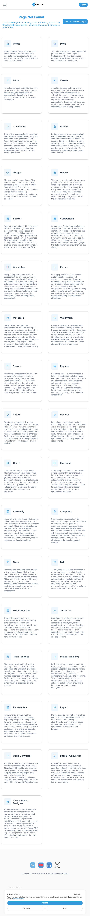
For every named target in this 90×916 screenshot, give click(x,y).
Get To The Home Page (75, 21)
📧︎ (32, 865)
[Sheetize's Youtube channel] (41, 865)
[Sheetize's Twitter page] (57, 865)
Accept (45, 903)
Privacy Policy (15, 887)
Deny (64, 908)
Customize (26, 908)
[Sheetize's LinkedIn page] (49, 865)
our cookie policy (18, 899)
